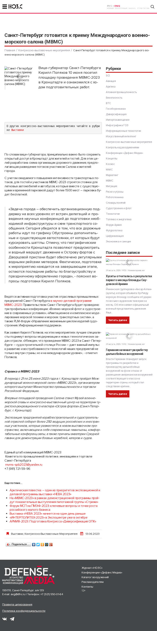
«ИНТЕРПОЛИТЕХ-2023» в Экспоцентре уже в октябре (48, 517)
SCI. (108, 75)
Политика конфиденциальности (23, 611)
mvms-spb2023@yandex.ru (23, 465)
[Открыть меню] (4, 7)
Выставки (17, 130)
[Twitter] (38, 543)
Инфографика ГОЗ (117, 125)
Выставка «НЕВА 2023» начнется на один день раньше (47, 514)
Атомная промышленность (121, 92)
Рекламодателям (92, 582)
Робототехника (114, 197)
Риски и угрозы (114, 191)
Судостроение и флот (118, 208)
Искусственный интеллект (121, 136)
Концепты (111, 158)
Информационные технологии (123, 131)
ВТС (108, 103)
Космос (110, 164)
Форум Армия (114, 225)
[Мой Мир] (47, 543)
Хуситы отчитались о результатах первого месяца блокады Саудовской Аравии (129, 280)
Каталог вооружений (95, 577)
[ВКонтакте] (34, 543)
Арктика (110, 86)
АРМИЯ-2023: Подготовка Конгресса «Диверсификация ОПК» (53, 521)
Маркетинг (112, 175)
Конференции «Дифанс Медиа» (124, 153)
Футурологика (114, 230)
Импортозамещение (118, 119)
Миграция (111, 186)
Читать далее (117, 320)
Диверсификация (116, 114)
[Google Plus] (51, 543)
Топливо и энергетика (118, 219)
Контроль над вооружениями (122, 147)
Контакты (87, 586)
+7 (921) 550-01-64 (51, 594)
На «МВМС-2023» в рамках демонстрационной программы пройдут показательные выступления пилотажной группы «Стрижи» (55, 500)
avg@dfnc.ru (18, 594)
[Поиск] (152, 7)
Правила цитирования (17, 604)
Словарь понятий (116, 202)
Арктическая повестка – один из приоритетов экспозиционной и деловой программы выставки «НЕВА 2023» (55, 492)
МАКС (109, 169)
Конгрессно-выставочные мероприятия (44, 50)
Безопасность (114, 97)
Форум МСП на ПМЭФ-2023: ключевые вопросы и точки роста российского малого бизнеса (53, 508)
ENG (117, 6)
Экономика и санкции (118, 241)
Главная (9, 50)
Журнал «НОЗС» (92, 568)
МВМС (109, 180)
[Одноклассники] (42, 543)
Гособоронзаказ (116, 108)
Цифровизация (114, 236)
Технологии (113, 214)
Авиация (111, 81)
